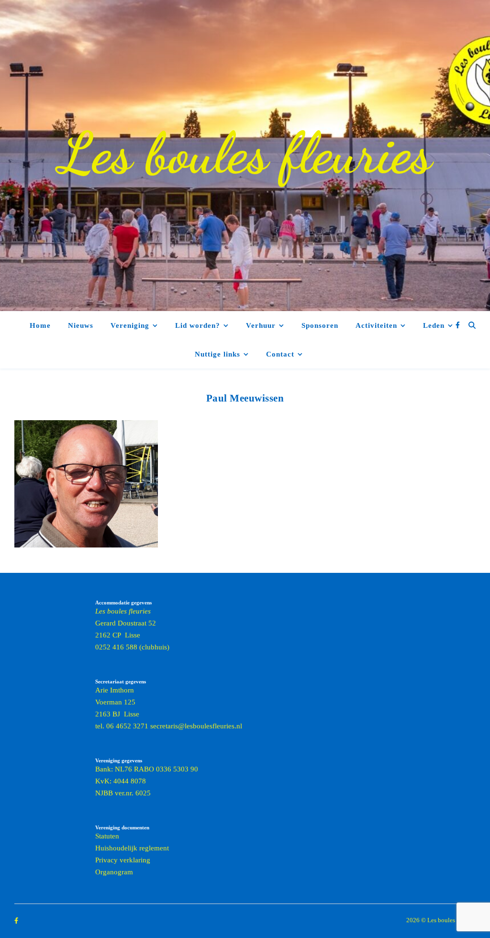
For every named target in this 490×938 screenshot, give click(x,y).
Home (40, 325)
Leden (434, 325)
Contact (280, 354)
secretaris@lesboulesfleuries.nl (196, 726)
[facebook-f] (458, 325)
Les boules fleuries (245, 153)
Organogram (114, 872)
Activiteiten (376, 325)
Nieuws (80, 325)
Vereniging (130, 325)
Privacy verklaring (122, 860)
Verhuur (261, 325)
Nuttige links (217, 354)
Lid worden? (197, 325)
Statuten (107, 836)
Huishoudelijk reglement (132, 848)
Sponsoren (319, 325)
